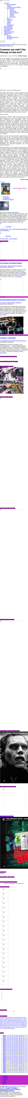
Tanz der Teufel (10, 1025)
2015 (4, 1050)
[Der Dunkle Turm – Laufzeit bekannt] (6, 934)
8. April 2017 (3, 266)
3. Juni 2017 (3, 302)
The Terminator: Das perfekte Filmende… (11, 263)
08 (19, 1035)
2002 (4, 1068)
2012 (4, 1054)
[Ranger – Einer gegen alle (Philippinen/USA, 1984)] (6, 952)
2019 (4, 1045)
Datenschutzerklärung (6, 1089)
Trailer (1, 1027)
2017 (4, 1047)
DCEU (18, 1018)
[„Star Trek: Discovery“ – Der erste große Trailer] (6, 911)
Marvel (16, 1021)
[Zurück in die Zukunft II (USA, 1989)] (6, 901)
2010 (4, 1057)
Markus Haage (12, 266)
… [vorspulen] (18, 276)
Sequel (10, 1024)
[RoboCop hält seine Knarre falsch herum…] (6, 943)
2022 (4, 1041)
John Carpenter (7, 1021)
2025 (4, 1036)
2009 (4, 1058)
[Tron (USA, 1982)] (6, 980)
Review (20, 1022)
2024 (4, 1038)
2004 (4, 1065)
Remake (17, 1022)
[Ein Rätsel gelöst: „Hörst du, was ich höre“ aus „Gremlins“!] (6, 924)
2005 (4, 1064)
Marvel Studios (22, 1021)
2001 (4, 1069)
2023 (4, 1039)
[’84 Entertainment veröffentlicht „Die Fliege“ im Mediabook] (6, 961)
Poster (14, 1022)
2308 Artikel (14, 212)
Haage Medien (12, 1086)
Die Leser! (9, 38)
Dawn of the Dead (13, 1018)
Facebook (5, 1076)
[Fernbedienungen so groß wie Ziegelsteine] (6, 920)
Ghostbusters (10, 1020)
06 (16, 1035)
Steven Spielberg (3, 1025)
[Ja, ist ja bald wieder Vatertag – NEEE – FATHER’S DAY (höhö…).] (6, 892)
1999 (4, 1072)
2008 (4, 1060)
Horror (21, 1020)
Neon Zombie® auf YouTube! (6, 816)
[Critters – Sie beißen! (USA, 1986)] (6, 975)
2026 (4, 1035)
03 (10, 1035)
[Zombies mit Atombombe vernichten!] (6, 984)
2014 (4, 1051)
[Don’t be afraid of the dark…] (6, 970)
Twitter (5, 1081)
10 (23, 1036)
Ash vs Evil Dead (16, 1017)
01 (7, 1036)
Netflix (10, 1022)
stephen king (23, 1024)
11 (25, 1038)
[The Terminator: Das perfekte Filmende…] (11, 259)
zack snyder (4, 1028)
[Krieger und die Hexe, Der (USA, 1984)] (6, 947)
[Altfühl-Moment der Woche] (6, 966)
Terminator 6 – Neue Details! (8, 338)
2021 (4, 1042)
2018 (4, 1046)
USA (20, 1027)
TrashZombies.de (6, 1027)
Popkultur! (19, 266)
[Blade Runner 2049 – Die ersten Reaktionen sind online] (6, 915)
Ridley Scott (24, 1022)
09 (21, 1038)
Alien (1, 1017)
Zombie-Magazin (11, 1028)
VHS (22, 1027)
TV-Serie (12, 1027)
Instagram (6, 1078)
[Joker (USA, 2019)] (6, 906)
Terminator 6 (6, 198)
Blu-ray (21, 1017)
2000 (4, 1071)
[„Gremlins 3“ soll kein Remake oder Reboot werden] (6, 929)
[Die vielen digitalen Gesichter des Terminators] (11, 295)
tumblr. (5, 1082)
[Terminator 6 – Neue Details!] (11, 333)
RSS (4, 1084)
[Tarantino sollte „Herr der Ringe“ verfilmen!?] (6, 957)
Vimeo (4, 1080)
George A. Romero (3, 1020)
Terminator (6, 196)
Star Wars (18, 1024)
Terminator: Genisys (8, 199)
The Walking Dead (23, 1025)
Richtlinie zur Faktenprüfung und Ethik (10, 1090)
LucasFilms (13, 1021)
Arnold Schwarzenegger (7, 1017)
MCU (26, 1021)
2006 (4, 1062)
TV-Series (17, 1027)
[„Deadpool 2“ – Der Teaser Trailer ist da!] (6, 897)
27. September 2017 (5, 340)
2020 (4, 1043)
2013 (4, 1053)
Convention (6, 1018)
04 (12, 1036)
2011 (4, 1056)
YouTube (5, 1077)
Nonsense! (12, 17)
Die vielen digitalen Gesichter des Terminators (13, 300)
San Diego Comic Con (4, 1024)
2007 (4, 1061)
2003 (4, 1066)
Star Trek (14, 1024)
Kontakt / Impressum (11, 1088)
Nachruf (1, 1022)
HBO (19, 1020)
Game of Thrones (23, 1018)
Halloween (15, 1020)
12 (27, 1038)
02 (9, 1036)
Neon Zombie (6, 1022)
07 (18, 1035)
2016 (4, 1049)
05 (14, 1036)
